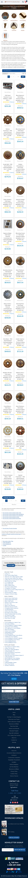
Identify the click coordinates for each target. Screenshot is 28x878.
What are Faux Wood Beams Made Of (14, 655)
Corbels (5, 30)
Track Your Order (14, 726)
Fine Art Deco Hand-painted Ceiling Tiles (12, 512)
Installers (14, 762)
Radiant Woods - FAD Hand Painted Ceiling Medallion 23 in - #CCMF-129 (7, 376)
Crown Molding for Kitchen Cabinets (13, 638)
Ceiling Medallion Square (11, 662)
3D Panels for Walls (9, 615)
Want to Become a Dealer (14, 721)
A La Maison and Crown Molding (16, 824)
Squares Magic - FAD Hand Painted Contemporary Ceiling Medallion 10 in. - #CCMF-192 (7, 238)
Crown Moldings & (7, 544)
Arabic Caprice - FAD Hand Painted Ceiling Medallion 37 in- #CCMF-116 (20, 342)
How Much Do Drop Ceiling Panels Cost (14, 589)
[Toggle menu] (2, 2)
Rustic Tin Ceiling (9, 591)
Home (14, 712)
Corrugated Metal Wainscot (11, 608)
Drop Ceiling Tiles (9, 584)
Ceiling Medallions (14, 20)
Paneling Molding (9, 634)
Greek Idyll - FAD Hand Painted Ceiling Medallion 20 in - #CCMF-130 (7, 167)
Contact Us (14, 740)
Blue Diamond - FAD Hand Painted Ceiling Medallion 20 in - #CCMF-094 (20, 99)
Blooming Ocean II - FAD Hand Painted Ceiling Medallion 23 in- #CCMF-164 (20, 236)
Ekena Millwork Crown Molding (12, 658)
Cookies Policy (14, 773)
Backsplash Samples (10, 654)
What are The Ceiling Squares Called (14, 576)
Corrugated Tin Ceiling (10, 588)
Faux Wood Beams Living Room (12, 652)
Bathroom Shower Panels (11, 606)
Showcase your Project (14, 719)
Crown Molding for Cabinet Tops (13, 622)
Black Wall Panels (9, 601)
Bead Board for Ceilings (10, 581)
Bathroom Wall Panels (10, 616)
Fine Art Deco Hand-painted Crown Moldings (13, 515)
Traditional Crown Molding (11, 636)
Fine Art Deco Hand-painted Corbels (11, 517)
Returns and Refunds (14, 728)
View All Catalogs (14, 837)
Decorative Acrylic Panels (11, 612)
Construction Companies (14, 757)
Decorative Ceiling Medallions (12, 649)
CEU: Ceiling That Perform (14, 735)
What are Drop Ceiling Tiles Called (13, 578)
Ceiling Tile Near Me (9, 648)
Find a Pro (14, 750)
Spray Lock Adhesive (10, 605)
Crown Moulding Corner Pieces (12, 639)
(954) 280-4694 (14, 797)
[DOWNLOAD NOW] (11, 858)
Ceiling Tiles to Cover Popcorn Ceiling (14, 579)
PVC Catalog (11, 831)
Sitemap (14, 742)
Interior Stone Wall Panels (11, 598)
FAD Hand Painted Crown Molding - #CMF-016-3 (7, 98)
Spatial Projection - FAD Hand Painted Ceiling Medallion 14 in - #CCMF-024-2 (20, 479)
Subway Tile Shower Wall (11, 602)
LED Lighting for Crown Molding (12, 628)
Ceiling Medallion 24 (9, 656)
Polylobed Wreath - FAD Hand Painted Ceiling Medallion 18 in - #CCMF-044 (20, 444)
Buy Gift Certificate (14, 733)
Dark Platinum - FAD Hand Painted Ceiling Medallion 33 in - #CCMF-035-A (20, 273)
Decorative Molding (9, 624)
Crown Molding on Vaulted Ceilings (13, 625)
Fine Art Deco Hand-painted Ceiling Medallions (13, 514)
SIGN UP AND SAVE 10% (19, 849)
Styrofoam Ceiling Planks (11, 586)
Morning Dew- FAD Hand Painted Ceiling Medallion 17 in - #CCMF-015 (20, 307)
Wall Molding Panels (10, 632)
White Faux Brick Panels (11, 611)
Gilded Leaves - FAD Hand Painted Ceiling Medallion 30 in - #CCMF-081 (20, 376)
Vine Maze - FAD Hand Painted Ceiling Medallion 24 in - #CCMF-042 (7, 342)
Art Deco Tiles (8, 604)
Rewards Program (14, 730)
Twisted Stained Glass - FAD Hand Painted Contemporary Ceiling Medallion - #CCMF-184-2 (7, 479)
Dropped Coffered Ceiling (11, 594)
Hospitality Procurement (14, 760)
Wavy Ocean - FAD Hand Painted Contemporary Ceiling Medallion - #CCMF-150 (7, 307)
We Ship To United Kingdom (14, 717)
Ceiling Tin (7, 574)
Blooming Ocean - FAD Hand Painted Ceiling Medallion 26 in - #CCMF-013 (20, 132)
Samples (22, 30)
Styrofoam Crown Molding (11, 626)
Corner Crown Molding (10, 631)
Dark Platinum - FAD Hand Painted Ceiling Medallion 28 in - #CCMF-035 (20, 409)
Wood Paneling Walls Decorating (13, 614)
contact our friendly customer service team (11, 534)
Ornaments (14, 30)
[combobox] (16, 691)
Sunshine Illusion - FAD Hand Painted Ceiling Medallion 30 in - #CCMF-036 (7, 273)
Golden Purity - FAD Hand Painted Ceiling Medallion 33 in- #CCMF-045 (7, 443)
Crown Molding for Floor (10, 642)
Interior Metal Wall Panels (11, 599)
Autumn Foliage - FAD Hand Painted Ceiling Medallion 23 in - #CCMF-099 (20, 203)
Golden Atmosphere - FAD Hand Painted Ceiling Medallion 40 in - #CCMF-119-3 (20, 168)
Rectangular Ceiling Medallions (12, 659)
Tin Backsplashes (9, 609)
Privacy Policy (14, 771)
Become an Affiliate (14, 724)
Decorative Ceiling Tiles (8, 541)
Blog (14, 714)
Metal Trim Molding (9, 629)
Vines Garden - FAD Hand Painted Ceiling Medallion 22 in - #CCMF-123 (7, 203)
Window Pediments (9, 665)
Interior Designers (14, 764)
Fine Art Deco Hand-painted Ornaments (12, 518)
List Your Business (14, 766)
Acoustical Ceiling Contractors (14, 753)
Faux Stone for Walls (10, 618)
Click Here (10, 565)
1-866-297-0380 (14, 793)
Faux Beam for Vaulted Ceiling (12, 646)
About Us (14, 737)
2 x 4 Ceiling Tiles (9, 582)
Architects (14, 755)
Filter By (13, 504)
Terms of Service (14, 776)
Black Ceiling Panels (9, 585)
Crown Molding (23, 20)
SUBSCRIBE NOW (14, 701)
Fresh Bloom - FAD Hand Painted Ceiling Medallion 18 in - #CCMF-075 (7, 409)
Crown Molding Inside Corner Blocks (13, 635)
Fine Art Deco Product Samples (10, 528)
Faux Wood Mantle (9, 664)
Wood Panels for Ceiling (10, 592)
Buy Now (14, 678)
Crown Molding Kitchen (10, 641)
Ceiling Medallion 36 (9, 651)
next (23, 76)
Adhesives (5, 40)
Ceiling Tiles (5, 20)
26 (18, 76)
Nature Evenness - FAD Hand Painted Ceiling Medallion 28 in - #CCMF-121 (7, 133)
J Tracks (7, 661)
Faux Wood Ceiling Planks (11, 575)
